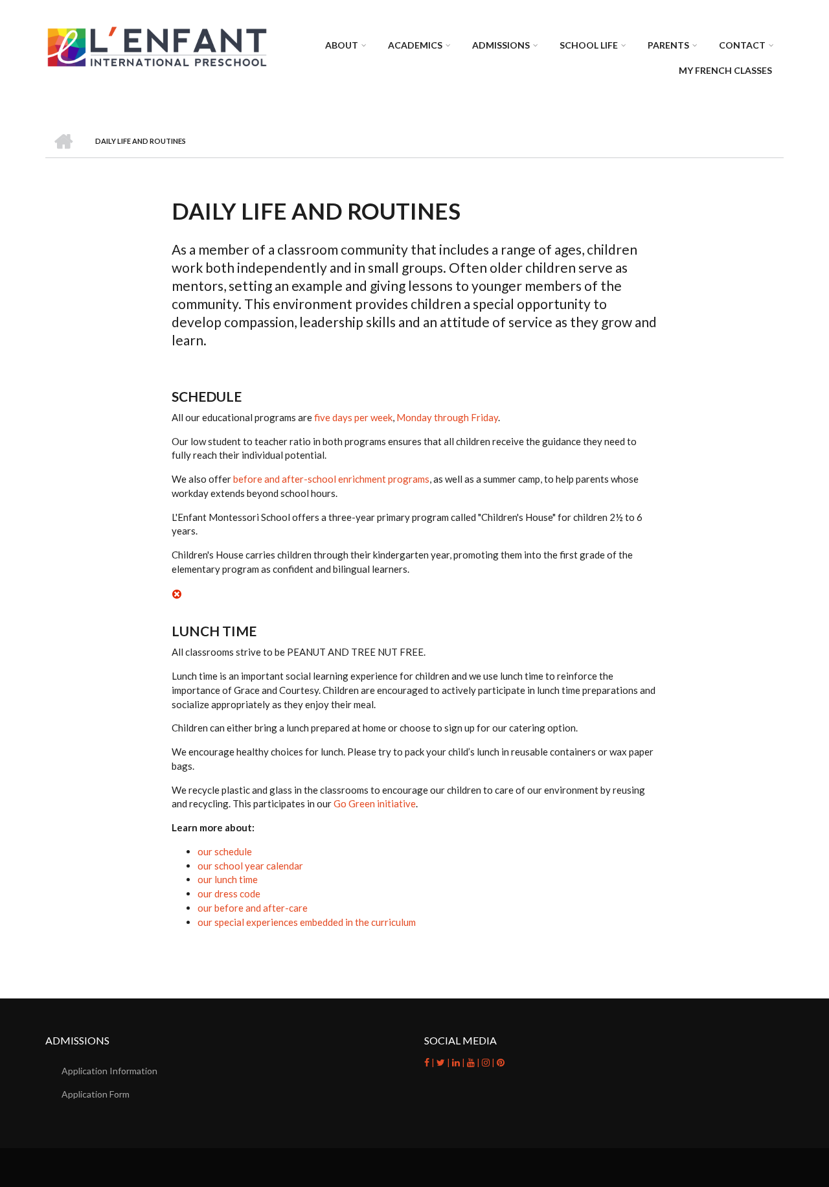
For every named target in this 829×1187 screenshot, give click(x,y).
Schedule (207, 396)
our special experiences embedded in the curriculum (307, 922)
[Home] (157, 46)
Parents (668, 45)
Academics (415, 45)
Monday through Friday (447, 417)
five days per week (353, 417)
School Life (589, 45)
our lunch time (228, 879)
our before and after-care (253, 908)
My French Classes (725, 70)
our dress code (229, 893)
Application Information (109, 1070)
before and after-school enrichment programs (331, 479)
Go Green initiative (375, 803)
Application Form (96, 1094)
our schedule (225, 851)
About (341, 45)
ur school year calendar (253, 865)
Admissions (501, 45)
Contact (742, 45)
